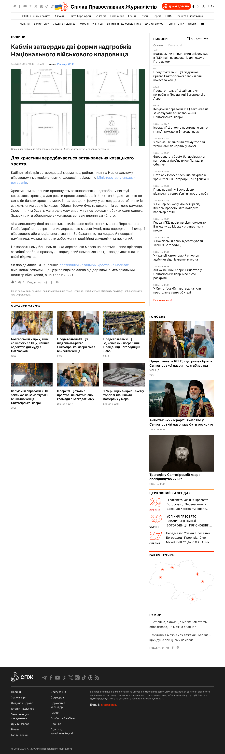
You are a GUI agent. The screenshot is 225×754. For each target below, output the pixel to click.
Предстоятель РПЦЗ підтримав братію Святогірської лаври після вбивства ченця (177, 76)
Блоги (192, 23)
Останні (158, 45)
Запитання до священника (124, 23)
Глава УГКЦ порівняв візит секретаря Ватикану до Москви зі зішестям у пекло (180, 226)
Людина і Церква (64, 23)
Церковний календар (170, 493)
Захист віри (41, 23)
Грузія (144, 16)
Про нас (56, 723)
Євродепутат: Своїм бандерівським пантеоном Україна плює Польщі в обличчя (179, 160)
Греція (132, 16)
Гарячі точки (176, 23)
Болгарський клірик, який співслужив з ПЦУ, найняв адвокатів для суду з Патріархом (180, 57)
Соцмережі (58, 697)
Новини (25, 23)
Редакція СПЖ (65, 64)
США (168, 16)
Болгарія (100, 16)
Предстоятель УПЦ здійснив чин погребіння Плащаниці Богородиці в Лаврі (179, 94)
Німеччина (117, 16)
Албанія (59, 16)
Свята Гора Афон (80, 16)
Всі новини (161, 300)
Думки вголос (154, 23)
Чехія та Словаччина (189, 16)
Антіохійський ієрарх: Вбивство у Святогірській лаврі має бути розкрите (177, 274)
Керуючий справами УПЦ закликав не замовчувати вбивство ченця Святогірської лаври (180, 113)
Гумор (155, 615)
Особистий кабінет (63, 718)
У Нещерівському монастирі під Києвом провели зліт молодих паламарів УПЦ (176, 208)
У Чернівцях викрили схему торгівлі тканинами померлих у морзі (123, 395)
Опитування (58, 691)
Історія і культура (91, 23)
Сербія (157, 16)
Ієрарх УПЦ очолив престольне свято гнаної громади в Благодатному (75, 395)
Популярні (175, 45)
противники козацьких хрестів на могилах (94, 265)
